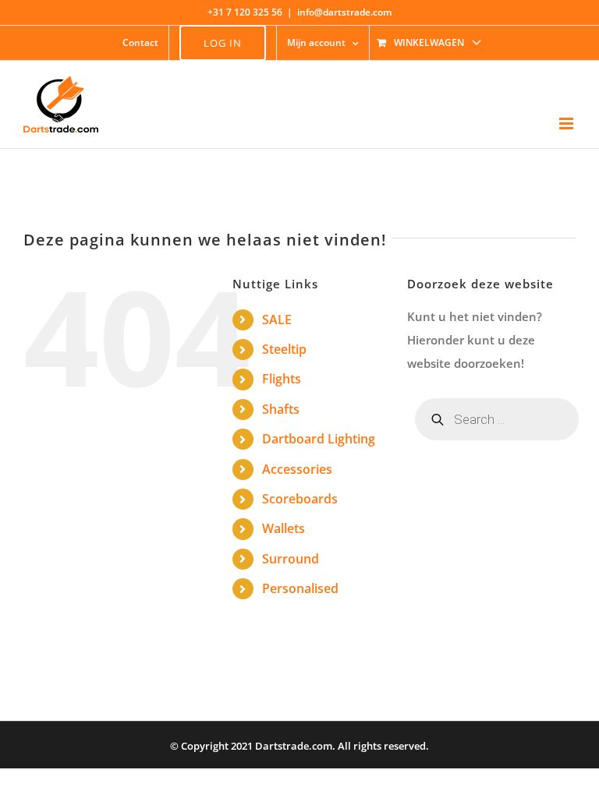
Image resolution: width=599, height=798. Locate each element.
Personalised (300, 588)
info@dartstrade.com (344, 12)
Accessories (297, 469)
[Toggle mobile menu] (567, 123)
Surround (290, 558)
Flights (281, 378)
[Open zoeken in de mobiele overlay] (497, 419)
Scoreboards (300, 498)
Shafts (281, 409)
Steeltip (284, 349)
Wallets (283, 528)
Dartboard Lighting (318, 438)
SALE (277, 319)
